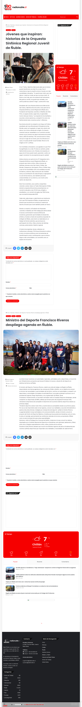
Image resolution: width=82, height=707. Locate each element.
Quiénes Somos (20, 17)
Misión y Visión (46, 654)
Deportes (6, 680)
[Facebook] (14, 248)
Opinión (6, 690)
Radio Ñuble (10, 87)
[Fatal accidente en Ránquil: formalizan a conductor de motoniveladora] (62, 152)
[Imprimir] (30, 248)
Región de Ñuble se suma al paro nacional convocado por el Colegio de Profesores (66, 167)
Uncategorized (8, 697)
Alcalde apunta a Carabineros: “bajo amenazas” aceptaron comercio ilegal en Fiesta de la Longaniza (71, 109)
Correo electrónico (11, 288)
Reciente (65, 96)
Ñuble (13, 30)
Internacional (7, 682)
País (5, 692)
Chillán (6, 678)
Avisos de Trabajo (8, 675)
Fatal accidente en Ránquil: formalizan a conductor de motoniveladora (72, 154)
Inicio (7, 17)
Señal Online (43, 17)
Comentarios (74, 96)
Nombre (8, 282)
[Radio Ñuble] (15, 7)
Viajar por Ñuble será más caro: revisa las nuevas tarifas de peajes (67, 143)
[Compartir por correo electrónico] (26, 248)
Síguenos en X (64, 25)
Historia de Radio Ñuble (48, 657)
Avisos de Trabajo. (31, 17)
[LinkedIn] (22, 248)
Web (30, 288)
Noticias (12, 17)
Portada (6, 695)
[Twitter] (18, 248)
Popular (58, 96)
